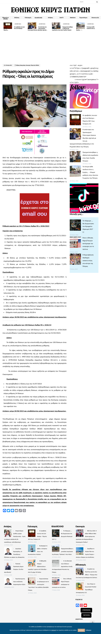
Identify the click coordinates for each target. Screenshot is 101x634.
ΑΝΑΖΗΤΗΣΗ (79, 619)
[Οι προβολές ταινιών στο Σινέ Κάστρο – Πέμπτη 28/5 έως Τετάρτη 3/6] (75, 120)
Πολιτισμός (28, 17)
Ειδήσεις (16, 17)
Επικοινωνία (95, 17)
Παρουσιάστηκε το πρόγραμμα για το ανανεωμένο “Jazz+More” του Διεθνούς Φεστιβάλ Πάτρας (38, 584)
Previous (4, 27)
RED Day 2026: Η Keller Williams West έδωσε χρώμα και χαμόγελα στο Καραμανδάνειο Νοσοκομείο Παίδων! (86, 536)
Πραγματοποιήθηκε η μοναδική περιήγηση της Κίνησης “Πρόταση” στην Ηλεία (62, 551)
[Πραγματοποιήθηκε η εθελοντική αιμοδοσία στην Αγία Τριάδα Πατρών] (75, 157)
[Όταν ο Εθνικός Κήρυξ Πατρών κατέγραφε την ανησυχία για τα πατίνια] (75, 243)
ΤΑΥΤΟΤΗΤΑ (86, 615)
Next (97, 27)
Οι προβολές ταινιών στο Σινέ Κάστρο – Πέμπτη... (14, 28)
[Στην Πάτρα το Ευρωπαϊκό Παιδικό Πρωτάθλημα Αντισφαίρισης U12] (79, 587)
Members (73, 17)
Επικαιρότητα (23, 65)
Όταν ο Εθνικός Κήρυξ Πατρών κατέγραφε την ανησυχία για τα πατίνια (88, 243)
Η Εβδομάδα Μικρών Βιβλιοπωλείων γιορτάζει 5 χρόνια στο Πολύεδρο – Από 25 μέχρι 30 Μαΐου (37, 566)
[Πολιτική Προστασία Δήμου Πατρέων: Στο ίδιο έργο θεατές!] (8, 566)
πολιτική (53, 630)
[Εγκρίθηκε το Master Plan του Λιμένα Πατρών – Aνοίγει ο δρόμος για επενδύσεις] (79, 551)
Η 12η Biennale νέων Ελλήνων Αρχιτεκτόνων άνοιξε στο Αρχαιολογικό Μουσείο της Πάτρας (62, 566)
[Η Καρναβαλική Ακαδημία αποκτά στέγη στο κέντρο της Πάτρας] (75, 260)
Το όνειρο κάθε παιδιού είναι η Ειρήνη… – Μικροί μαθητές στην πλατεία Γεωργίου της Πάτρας (90, 172)
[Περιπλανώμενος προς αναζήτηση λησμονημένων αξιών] (8, 581)
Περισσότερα (83, 17)
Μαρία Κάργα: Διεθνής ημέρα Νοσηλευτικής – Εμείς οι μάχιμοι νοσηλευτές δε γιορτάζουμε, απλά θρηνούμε (14, 536)
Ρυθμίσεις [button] (88, 630)
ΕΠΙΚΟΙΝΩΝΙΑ (86, 610)
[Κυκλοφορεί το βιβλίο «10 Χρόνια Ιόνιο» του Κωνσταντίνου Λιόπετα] (31, 548)
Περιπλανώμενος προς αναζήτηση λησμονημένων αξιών (19, 581)
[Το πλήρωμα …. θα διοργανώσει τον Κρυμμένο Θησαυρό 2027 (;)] (75, 225)
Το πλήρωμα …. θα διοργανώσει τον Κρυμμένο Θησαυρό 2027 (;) (88, 226)
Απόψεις (50, 17)
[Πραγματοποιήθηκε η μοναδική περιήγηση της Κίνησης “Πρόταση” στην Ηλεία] (55, 548)
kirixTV (61, 17)
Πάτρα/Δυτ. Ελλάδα (5, 18)
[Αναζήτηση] (92, 622)
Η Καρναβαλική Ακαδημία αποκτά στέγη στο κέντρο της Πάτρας (88, 260)
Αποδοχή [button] (81, 630)
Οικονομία (28, 65)
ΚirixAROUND (38, 18)
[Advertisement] (51, 49)
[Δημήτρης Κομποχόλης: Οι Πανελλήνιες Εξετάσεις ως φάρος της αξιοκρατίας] (8, 551)
